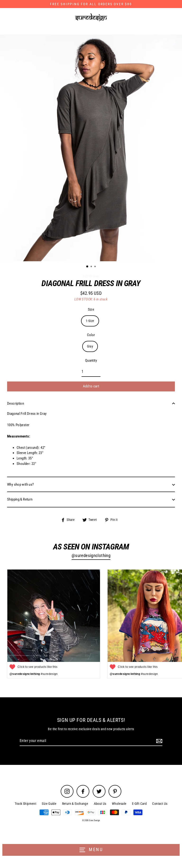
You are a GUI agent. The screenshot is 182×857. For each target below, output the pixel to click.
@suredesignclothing (91, 555)
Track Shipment (25, 804)
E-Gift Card (139, 804)
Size (91, 309)
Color (91, 335)
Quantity (91, 360)
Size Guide (49, 804)
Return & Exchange (75, 804)
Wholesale (119, 804)
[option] (91, 147)
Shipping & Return (20, 499)
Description (15, 403)
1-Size (90, 321)
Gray (90, 346)
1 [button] (87, 267)
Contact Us (159, 804)
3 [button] (95, 267)
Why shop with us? (20, 484)
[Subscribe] (158, 741)
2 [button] (92, 267)
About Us (100, 804)
